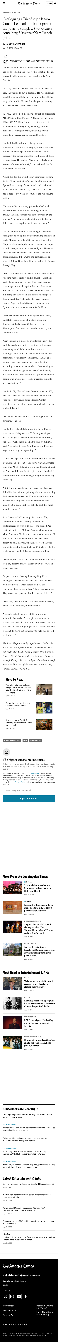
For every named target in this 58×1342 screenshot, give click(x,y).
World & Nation (30, 943)
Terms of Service (33, 773)
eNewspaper (8, 1306)
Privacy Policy (20, 782)
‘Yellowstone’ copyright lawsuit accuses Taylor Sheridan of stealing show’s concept (38, 984)
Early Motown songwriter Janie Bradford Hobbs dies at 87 (28, 1184)
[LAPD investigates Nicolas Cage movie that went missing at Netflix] (12, 1022)
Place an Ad (8, 1315)
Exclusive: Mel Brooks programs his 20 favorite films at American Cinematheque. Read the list (39, 1003)
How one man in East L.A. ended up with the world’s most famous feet (19, 722)
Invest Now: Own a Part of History (44, 1313)
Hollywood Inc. (30, 1017)
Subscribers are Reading (19, 1109)
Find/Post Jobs (9, 1310)
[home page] (29, 3)
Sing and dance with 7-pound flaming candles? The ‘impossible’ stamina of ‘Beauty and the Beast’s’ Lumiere (38, 929)
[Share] (5, 55)
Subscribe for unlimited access (14, 1281)
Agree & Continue (29, 799)
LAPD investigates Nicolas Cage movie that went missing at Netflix (39, 1023)
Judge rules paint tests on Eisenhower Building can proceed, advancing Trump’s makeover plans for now (39, 951)
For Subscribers (9, 1124)
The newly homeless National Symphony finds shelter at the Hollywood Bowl (38, 888)
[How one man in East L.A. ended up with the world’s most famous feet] (44, 725)
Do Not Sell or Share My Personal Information (31, 1335)
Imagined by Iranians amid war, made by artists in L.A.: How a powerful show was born (38, 908)
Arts (25, 740)
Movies (27, 977)
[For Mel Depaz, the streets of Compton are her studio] (44, 707)
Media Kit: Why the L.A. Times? (44, 1307)
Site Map (6, 1285)
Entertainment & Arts (11, 13)
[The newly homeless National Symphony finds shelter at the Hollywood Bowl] (12, 887)
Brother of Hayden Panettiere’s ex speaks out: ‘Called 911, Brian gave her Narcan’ (39, 1043)
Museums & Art (35, 740)
